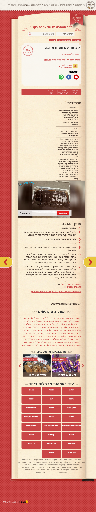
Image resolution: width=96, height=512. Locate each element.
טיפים (46, 5)
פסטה (51, 416)
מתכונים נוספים (74, 286)
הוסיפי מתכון (36, 5)
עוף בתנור (74, 470)
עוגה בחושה (47, 462)
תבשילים (31, 443)
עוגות (71, 390)
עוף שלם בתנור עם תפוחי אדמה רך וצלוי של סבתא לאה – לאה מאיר (51, 344)
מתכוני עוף (51, 443)
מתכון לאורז (71, 407)
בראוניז (33, 467)
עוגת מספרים (53, 465)
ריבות (71, 416)
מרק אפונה (44, 465)
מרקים (51, 452)
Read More (63, 213)
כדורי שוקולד (38, 460)
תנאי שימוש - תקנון (60, 472)
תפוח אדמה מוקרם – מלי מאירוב (41, 327)
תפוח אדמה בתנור (74, 465)
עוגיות (51, 390)
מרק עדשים (65, 470)
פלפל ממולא (55, 470)
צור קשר (54, 5)
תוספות (71, 434)
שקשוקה (63, 465)
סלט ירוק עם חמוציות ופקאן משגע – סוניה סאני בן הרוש (52, 330)
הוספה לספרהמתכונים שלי (65, 66)
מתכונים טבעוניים (31, 416)
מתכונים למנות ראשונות (71, 425)
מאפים (31, 390)
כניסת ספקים (57, 460)
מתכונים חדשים (66, 5)
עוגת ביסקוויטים (25, 462)
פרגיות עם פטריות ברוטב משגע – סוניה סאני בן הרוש (53, 335)
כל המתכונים (80, 5)
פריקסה (35, 465)
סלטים (31, 434)
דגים (51, 399)
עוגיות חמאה (66, 467)
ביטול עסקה (68, 460)
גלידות (71, 399)
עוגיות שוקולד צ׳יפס (53, 467)
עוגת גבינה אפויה (42, 470)
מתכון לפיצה (68, 462)
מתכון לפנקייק (80, 462)
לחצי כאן (47, 59)
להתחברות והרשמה (18, 5)
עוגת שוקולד (27, 460)
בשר (75, 93)
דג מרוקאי (25, 467)
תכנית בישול (46, 472)
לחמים (51, 407)
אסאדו (37, 472)
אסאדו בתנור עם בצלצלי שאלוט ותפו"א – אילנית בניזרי (50, 338)
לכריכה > (76, 40)
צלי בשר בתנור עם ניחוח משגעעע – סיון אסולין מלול (51, 341)
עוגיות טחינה (77, 467)
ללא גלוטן (72, 452)
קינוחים (51, 434)
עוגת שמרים (37, 462)
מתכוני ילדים (31, 425)
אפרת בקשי (66, 54)
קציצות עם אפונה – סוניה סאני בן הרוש (58, 333)
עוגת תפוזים (58, 462)
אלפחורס (41, 467)
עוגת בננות (27, 465)
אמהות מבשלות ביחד (71, 284)
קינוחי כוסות (31, 407)
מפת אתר (77, 460)
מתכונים (48, 460)
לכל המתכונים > (63, 40)
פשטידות (71, 443)
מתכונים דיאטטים (51, 425)
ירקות (31, 399)
